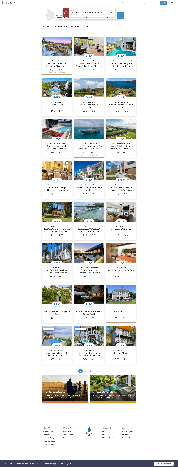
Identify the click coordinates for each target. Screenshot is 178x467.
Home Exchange (49, 438)
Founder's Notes (49, 431)
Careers (46, 447)
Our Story (46, 435)
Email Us (125, 435)
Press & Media (48, 444)
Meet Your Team (49, 441)
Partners (66, 438)
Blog (103, 431)
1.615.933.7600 (127, 431)
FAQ (103, 435)
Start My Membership (163, 464)
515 (97, 371)
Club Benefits (68, 435)
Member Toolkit (108, 438)
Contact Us (126, 438)
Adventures (67, 431)
